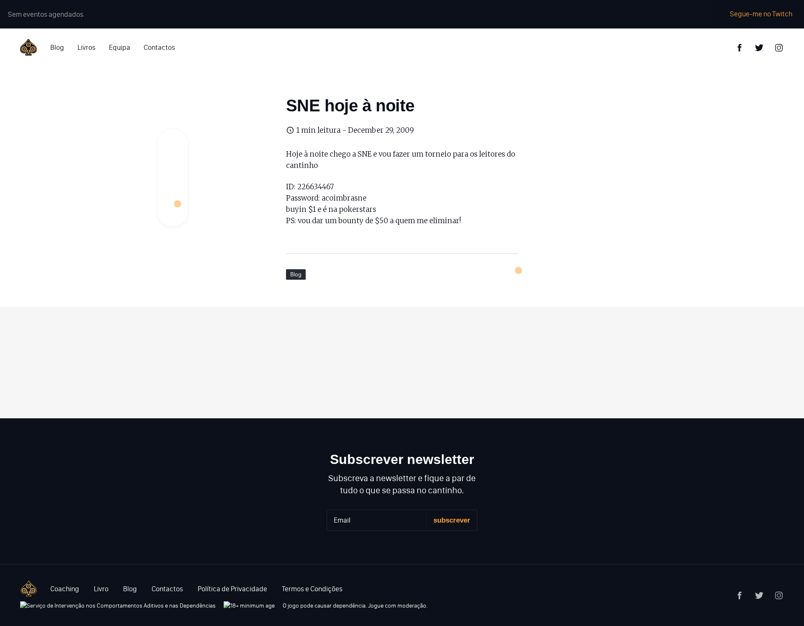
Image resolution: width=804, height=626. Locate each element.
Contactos (159, 47)
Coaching (64, 589)
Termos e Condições (312, 589)
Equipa (119, 47)
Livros (86, 47)
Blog (57, 47)
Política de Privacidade (232, 589)
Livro (101, 589)
